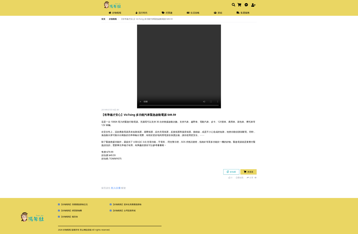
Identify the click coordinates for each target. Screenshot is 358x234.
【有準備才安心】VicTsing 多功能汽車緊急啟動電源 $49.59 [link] (146, 19)
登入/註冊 (116, 187)
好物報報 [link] (113, 19)
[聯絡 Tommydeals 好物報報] (247, 5)
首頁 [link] (103, 19)
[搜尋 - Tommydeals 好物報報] (233, 5)
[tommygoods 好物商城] (239, 5)
